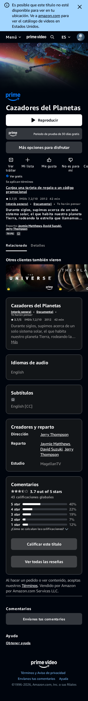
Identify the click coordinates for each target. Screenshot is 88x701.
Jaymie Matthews (30, 226)
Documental (42, 204)
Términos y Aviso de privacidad (43, 673)
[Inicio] (36, 37)
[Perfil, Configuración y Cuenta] (80, 37)
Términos (30, 585)
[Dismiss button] (80, 6)
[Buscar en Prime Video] (52, 37)
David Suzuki (52, 226)
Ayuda (63, 679)
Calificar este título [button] (44, 544)
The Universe (30, 278)
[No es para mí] (70, 159)
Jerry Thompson (16, 228)
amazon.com (49, 15)
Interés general (17, 204)
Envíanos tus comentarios (36, 679)
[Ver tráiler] (11, 159)
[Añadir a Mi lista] (27, 159)
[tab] (16, 245)
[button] (44, 120)
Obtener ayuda (18, 643)
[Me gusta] (49, 159)
